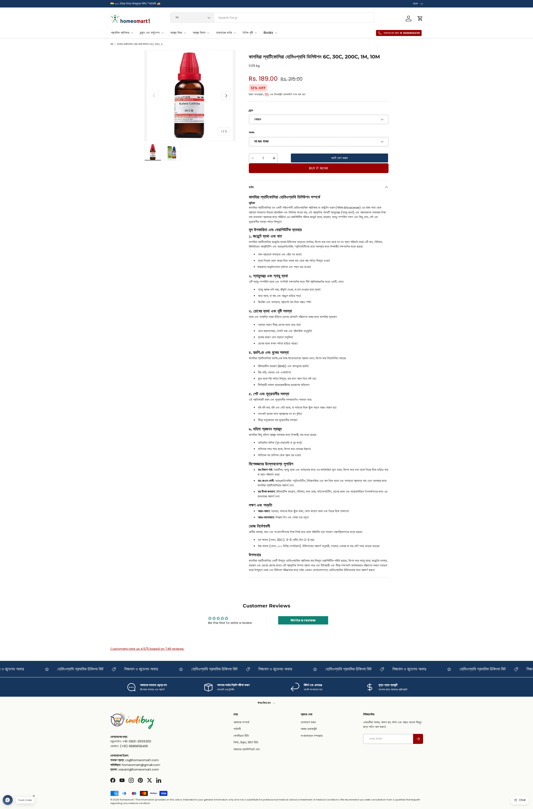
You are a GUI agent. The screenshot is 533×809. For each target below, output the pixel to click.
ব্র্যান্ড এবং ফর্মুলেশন (150, 32)
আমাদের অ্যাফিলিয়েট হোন (246, 749)
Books (268, 32)
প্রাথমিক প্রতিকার (120, 32)
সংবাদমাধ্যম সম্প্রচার (312, 735)
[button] (420, 18)
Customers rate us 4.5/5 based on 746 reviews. (147, 649)
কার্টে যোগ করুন (339, 158)
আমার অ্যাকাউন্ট (309, 729)
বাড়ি (111, 44)
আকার (251, 132)
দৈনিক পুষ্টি (248, 32)
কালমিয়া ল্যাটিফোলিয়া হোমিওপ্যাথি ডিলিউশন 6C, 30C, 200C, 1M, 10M (140, 44)
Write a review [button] (303, 620)
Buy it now (318, 168)
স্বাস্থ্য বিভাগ (199, 32)
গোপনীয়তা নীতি (241, 735)
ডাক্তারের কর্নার (224, 32)
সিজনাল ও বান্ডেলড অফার (131, 669)
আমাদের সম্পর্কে (241, 722)
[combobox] (272, 17)
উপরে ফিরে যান (264, 703)
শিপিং (267, 94)
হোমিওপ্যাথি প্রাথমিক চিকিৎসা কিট (70, 669)
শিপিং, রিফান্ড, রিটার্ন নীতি (245, 742)
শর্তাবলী (237, 729)
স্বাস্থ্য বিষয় (176, 32)
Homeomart (127, 799)
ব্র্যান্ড (251, 110)
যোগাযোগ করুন (308, 722)
